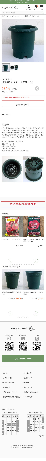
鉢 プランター (6, 16)
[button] (36, 261)
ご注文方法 (27, 373)
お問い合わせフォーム (23, 358)
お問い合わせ (28, 387)
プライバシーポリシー (10, 392)
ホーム (5, 373)
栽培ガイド (6, 387)
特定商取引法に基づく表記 (11, 397)
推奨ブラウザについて (31, 392)
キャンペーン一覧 (8, 382)
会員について (28, 378)
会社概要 (27, 382)
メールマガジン (29, 397)
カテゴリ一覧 (7, 378)
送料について (6, 114)
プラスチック (16, 16)
